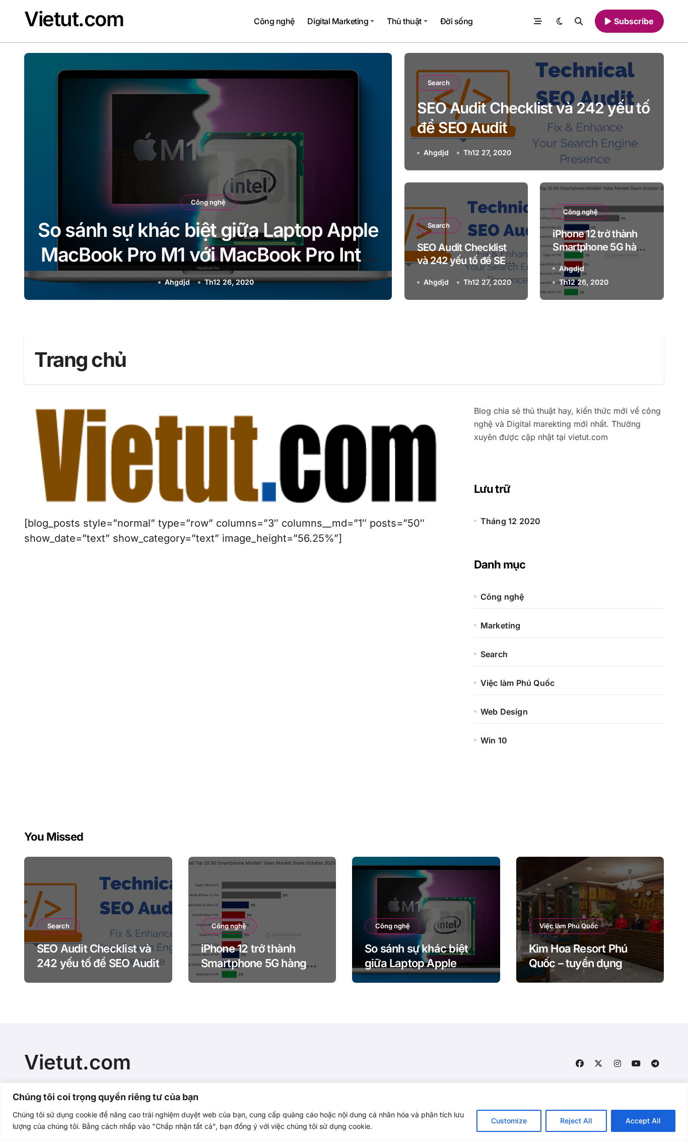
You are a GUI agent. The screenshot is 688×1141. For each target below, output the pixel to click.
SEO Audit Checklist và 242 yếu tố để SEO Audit (465, 260)
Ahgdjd (177, 282)
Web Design (504, 712)
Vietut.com (74, 19)
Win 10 (493, 740)
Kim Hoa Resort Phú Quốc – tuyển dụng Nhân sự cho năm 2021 (586, 963)
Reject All (576, 1120)
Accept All (643, 1120)
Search (439, 83)
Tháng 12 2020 (510, 521)
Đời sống (456, 21)
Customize (509, 1120)
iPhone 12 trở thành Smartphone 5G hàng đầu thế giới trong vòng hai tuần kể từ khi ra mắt (261, 970)
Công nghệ (274, 21)
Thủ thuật (404, 21)
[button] (374, 178)
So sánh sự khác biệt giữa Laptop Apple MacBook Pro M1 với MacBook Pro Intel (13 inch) (208, 254)
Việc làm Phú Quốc (517, 683)
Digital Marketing (337, 21)
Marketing (500, 625)
